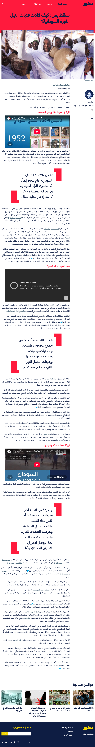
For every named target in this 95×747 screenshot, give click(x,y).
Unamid (86, 80)
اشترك (4, 734)
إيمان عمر (91, 102)
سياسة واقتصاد (62, 4)
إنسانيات (55, 85)
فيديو (23, 4)
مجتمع (50, 4)
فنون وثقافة (38, 4)
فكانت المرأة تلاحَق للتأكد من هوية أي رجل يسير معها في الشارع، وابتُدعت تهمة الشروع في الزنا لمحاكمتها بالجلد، (36, 257)
